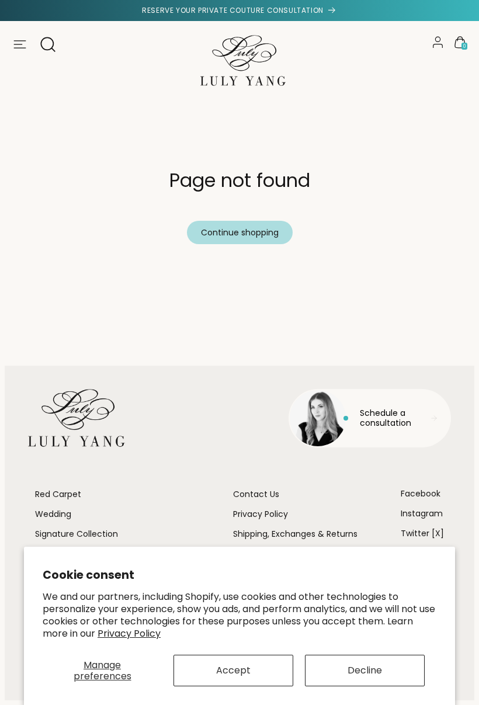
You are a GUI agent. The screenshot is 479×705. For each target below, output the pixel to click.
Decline (365, 670)
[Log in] (437, 42)
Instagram (422, 513)
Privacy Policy (129, 633)
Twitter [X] (422, 533)
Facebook (420, 493)
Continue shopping (240, 232)
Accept (233, 670)
